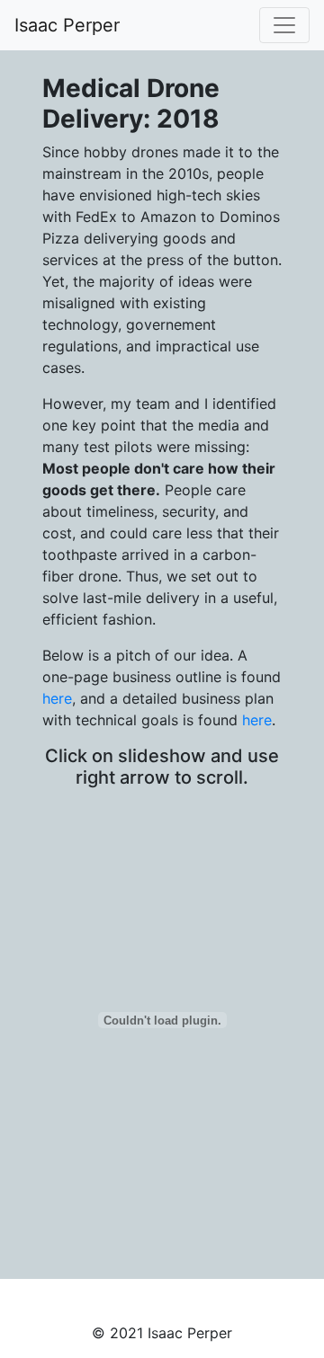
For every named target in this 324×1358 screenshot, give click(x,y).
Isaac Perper (67, 25)
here (57, 698)
